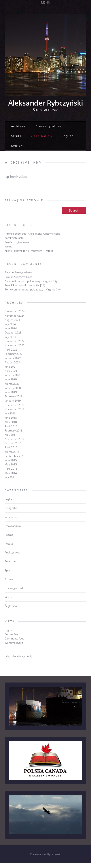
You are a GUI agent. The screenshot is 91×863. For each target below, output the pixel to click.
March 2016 (12, 452)
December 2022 (15, 341)
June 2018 (11, 418)
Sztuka (16, 135)
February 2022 (14, 354)
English (68, 135)
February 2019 (14, 396)
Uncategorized (14, 588)
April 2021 (11, 371)
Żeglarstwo (11, 606)
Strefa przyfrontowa (17, 242)
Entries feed (12, 634)
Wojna (8, 246)
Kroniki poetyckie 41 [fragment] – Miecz (29, 251)
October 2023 (13, 332)
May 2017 (11, 435)
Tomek (9, 289)
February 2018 (14, 430)
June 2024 (11, 328)
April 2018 (11, 426)
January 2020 (13, 388)
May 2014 (11, 473)
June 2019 (11, 392)
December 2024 (15, 311)
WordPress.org (14, 643)
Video (8, 597)
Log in (8, 630)
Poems (9, 535)
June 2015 (11, 460)
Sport (8, 570)
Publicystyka (12, 552)
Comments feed (14, 638)
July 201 (9, 477)
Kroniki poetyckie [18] (32, 285)
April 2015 (11, 469)
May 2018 (11, 422)
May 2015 (11, 464)
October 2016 (13, 443)
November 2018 (15, 409)
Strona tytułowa (49, 126)
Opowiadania (13, 526)
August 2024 (12, 320)
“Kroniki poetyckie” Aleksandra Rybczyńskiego (32, 233)
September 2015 (15, 456)
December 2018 (15, 405)
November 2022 (15, 345)
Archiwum (19, 126)
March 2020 (12, 384)
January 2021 (13, 375)
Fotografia (11, 508)
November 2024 (15, 316)
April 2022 (11, 349)
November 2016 (15, 439)
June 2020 (11, 379)
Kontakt (17, 145)
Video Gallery (42, 135)
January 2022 (13, 358)
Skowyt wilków (23, 272)
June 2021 (11, 367)
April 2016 (11, 447)
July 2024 (10, 324)
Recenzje (10, 561)
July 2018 (10, 413)
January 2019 (13, 400)
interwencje (12, 517)
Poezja (9, 543)
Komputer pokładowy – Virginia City (35, 281)
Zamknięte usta (14, 238)
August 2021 (12, 362)
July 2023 (10, 337)
